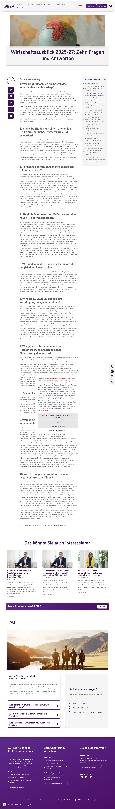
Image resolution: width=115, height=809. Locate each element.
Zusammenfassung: (92, 83)
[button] (21, 4)
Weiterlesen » (12, 596)
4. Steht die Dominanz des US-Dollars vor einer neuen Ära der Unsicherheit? (94, 112)
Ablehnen (58, 422)
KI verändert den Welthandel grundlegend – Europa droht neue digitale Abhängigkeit (55, 573)
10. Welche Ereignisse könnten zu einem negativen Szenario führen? (95, 160)
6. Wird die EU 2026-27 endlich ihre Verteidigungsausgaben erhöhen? (93, 128)
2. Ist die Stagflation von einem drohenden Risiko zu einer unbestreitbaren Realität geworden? (94, 97)
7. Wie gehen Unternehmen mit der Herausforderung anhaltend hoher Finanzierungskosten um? (94, 137)
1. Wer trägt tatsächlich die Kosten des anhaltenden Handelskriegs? (94, 88)
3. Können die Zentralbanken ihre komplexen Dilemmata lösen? (95, 105)
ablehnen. (47, 410)
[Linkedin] (86, 777)
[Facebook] (82, 777)
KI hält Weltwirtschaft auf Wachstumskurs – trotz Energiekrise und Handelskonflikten (19, 574)
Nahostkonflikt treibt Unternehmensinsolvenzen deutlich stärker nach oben (90, 573)
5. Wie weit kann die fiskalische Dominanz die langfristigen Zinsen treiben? (95, 119)
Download (56, 525)
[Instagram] (91, 777)
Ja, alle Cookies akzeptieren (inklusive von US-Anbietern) (58, 416)
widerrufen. (50, 408)
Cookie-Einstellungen (58, 426)
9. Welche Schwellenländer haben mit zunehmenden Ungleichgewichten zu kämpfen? (94, 151)
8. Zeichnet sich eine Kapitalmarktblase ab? (93, 144)
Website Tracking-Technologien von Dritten (60, 378)
